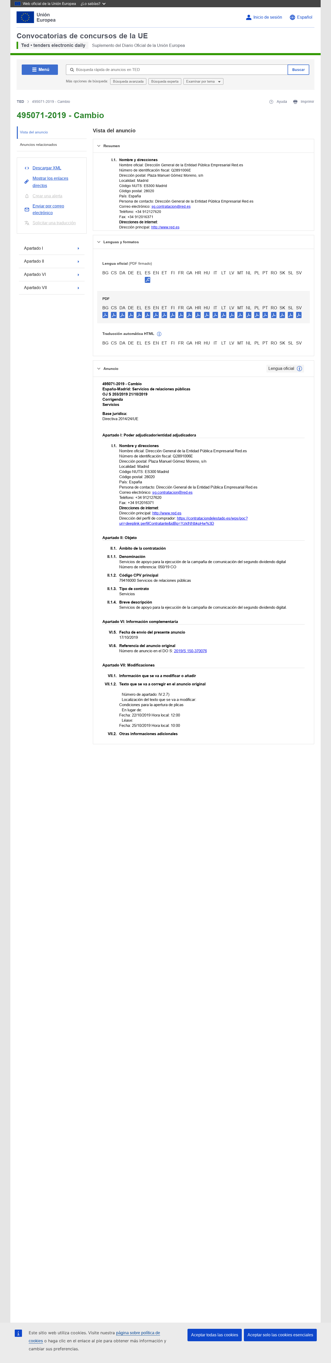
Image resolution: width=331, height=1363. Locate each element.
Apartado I (33, 248)
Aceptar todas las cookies (214, 1335)
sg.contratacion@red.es (171, 206)
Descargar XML (47, 168)
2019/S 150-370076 (190, 651)
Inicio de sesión (267, 17)
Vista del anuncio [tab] (34, 132)
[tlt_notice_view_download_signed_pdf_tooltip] (148, 279)
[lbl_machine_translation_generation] (159, 334)
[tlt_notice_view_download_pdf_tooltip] (105, 314)
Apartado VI (35, 274)
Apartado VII (35, 287)
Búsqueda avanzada (128, 81)
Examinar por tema (201, 81)
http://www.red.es (165, 227)
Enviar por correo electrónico (48, 209)
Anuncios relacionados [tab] (38, 144)
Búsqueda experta (164, 81)
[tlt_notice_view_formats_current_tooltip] (299, 368)
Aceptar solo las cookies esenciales (280, 1335)
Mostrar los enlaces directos (50, 182)
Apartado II (34, 261)
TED (20, 101)
